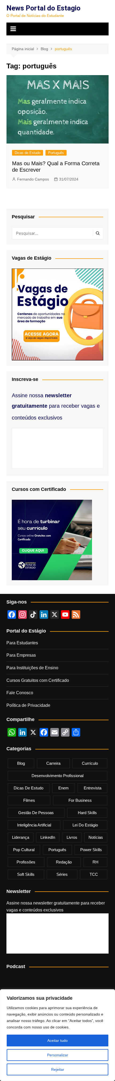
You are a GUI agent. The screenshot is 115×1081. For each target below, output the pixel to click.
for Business (80, 800)
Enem (63, 788)
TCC (94, 874)
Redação (64, 862)
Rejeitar (57, 1069)
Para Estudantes (22, 643)
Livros (72, 837)
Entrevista (92, 788)
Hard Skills (87, 812)
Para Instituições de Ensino (32, 667)
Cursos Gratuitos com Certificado (37, 680)
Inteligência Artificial (34, 825)
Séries (62, 874)
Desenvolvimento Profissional (57, 775)
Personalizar (57, 1055)
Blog (21, 763)
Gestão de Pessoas (36, 812)
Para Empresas (21, 655)
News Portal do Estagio (43, 8)
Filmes (29, 800)
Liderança (20, 837)
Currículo (90, 763)
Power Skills (91, 849)
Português (56, 153)
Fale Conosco (19, 692)
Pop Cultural (23, 849)
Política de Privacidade (28, 705)
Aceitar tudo (57, 1040)
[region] (57, 1035)
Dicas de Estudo (27, 153)
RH (95, 862)
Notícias (96, 837)
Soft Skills (25, 874)
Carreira (53, 763)
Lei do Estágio (85, 825)
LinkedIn (47, 837)
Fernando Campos (33, 179)
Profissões (26, 862)
